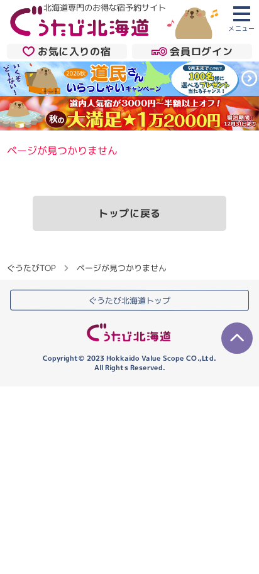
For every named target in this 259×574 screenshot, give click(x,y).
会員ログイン (201, 51)
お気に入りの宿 (74, 51)
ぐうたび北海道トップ (129, 300)
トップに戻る (129, 213)
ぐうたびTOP (31, 268)
